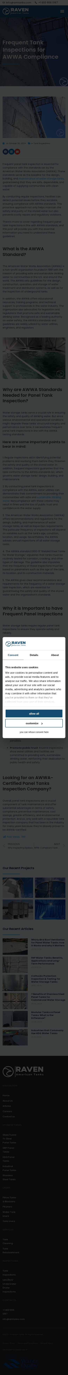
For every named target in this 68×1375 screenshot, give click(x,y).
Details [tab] (34, 654)
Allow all (34, 713)
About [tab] (55, 654)
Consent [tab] (13, 654)
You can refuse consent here (34, 732)
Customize (32, 723)
